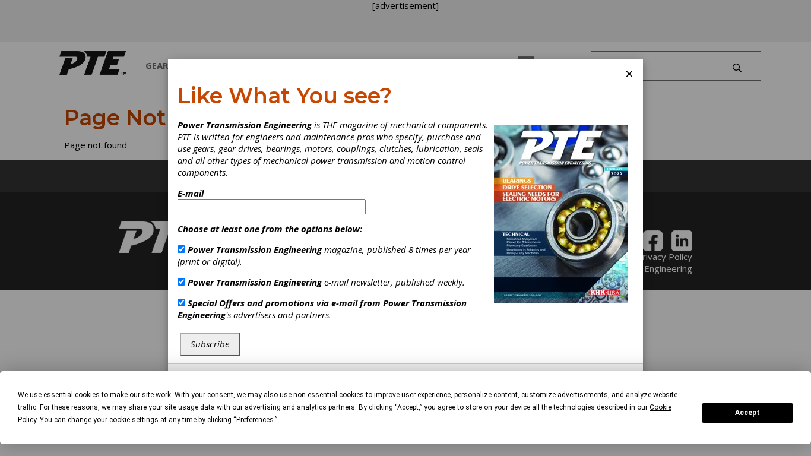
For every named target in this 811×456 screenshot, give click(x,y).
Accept (747, 412)
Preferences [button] (255, 420)
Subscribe (210, 344)
